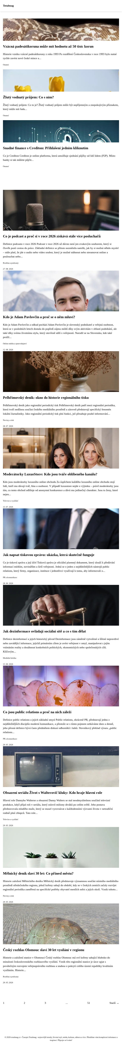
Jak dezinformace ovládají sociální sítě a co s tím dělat (44, 631)
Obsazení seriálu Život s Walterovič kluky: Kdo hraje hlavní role (52, 793)
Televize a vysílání (10, 501)
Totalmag (8, 5)
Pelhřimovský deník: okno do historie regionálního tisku (46, 398)
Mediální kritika (9, 658)
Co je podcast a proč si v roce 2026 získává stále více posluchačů (52, 236)
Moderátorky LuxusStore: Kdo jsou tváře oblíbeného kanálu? (50, 474)
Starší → (114, 1002)
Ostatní (6, 65)
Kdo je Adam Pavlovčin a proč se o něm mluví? (39, 317)
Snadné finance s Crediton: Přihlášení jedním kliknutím (45, 148)
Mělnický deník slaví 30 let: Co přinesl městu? (38, 873)
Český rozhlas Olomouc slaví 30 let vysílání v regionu (43, 950)
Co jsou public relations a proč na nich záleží (37, 712)
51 (88, 1002)
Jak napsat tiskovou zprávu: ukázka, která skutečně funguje (48, 555)
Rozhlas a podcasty (11, 263)
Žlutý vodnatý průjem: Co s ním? (28, 97)
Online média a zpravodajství (15, 344)
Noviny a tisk (8, 420)
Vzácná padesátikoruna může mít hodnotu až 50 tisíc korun (48, 46)
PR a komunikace (10, 577)
